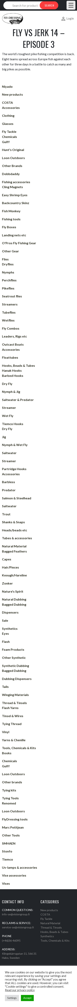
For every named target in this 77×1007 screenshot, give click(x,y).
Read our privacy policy (20, 990)
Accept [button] (27, 997)
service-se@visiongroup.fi (18, 927)
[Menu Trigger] (71, 5)
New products (49, 910)
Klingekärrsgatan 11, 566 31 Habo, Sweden (19, 955)
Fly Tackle (46, 918)
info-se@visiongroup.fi (16, 914)
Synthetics (47, 936)
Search (49, 5)
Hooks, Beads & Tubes (54, 931)
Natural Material (50, 923)
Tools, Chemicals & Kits (54, 940)
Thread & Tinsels (51, 927)
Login (70, 18)
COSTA (45, 914)
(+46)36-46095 (11, 940)
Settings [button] (12, 997)
